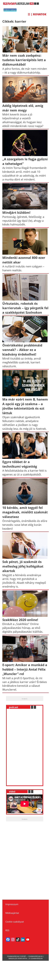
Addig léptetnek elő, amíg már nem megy (22, 107)
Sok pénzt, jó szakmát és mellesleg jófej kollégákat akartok (22, 566)
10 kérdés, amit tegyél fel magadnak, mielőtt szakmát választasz (25, 512)
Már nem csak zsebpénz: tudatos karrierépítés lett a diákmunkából (24, 60)
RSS (7, 930)
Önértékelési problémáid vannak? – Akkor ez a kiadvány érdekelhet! (22, 350)
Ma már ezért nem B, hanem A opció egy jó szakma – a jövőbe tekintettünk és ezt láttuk (25, 406)
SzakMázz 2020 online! (20, 620)
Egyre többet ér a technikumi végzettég (19, 464)
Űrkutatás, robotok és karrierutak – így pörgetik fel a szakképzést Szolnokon (25, 308)
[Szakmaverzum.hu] (20, 4)
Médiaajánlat (12, 912)
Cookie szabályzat (14, 921)
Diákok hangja (10, 10)
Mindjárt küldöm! (16, 212)
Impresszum (11, 904)
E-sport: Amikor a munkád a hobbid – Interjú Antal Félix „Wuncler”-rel (24, 669)
